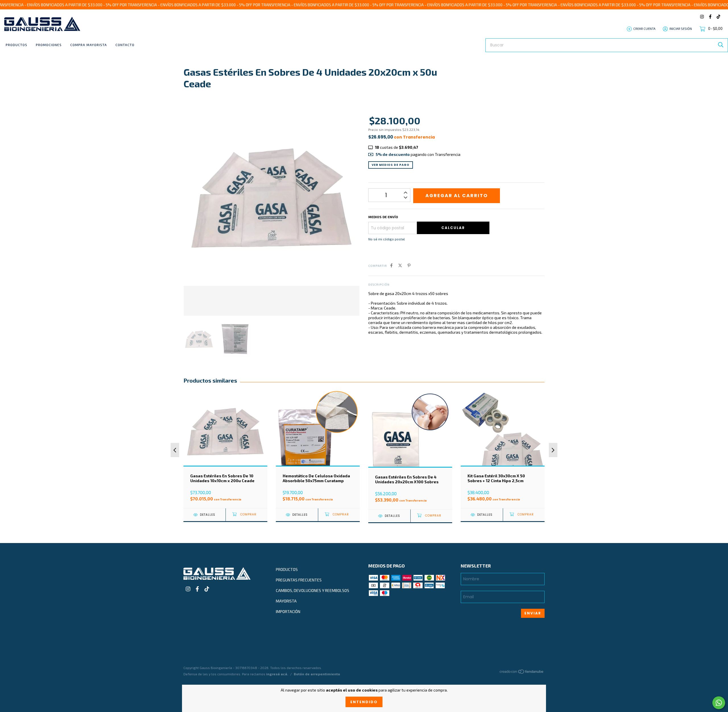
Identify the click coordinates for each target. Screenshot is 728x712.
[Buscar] (721, 45)
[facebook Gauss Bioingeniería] (710, 16)
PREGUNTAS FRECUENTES (299, 579)
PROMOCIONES (49, 44)
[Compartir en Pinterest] (409, 265)
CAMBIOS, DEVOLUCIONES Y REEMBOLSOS (312, 590)
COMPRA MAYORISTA (88, 44)
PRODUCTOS (16, 44)
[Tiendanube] (522, 672)
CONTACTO (125, 44)
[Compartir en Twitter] (400, 265)
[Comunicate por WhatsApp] (718, 702)
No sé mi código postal (386, 239)
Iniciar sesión (680, 28)
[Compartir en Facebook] (391, 265)
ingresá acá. (277, 674)
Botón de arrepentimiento (317, 674)
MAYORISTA (286, 601)
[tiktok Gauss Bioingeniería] (718, 16)
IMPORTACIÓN (288, 611)
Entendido (364, 701)
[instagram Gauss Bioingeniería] (702, 16)
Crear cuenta (644, 28)
